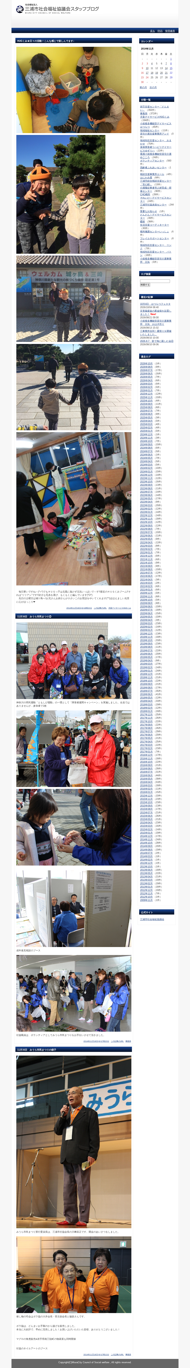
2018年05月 (146, 697)
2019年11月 (146, 637)
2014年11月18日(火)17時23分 (96, 1041)
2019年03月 (146, 663)
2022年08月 (146, 529)
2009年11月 (146, 900)
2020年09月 (146, 603)
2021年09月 (146, 566)
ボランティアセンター (152, 160)
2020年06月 (146, 613)
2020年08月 (146, 606)
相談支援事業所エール (152, 174)
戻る (152, 31)
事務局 (128, 1041)
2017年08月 (146, 728)
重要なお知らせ (148, 211)
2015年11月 (146, 799)
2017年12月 (146, 714)
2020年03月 (146, 623)
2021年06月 (146, 576)
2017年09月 (146, 724)
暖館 (142, 221)
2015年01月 (146, 832)
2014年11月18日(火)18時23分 (79, 608)
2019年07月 (146, 650)
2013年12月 (146, 863)
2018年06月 (146, 694)
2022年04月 (146, 542)
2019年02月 (146, 667)
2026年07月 (146, 370)
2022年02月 (146, 549)
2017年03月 (146, 745)
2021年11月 (146, 559)
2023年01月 (146, 512)
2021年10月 (146, 562)
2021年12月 (146, 555)
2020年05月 (146, 616)
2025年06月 (146, 414)
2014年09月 (146, 846)
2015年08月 (146, 809)
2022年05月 (146, 539)
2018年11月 (146, 677)
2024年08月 (146, 447)
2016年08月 (146, 768)
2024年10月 (146, 441)
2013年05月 (146, 873)
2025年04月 (146, 420)
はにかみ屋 (146, 177)
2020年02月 (146, 626)
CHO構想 (145, 194)
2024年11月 (146, 437)
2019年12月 (146, 633)
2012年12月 (146, 890)
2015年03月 (146, 826)
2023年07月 (146, 491)
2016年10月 (146, 761)
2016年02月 (146, 788)
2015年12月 (146, 795)
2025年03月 (146, 424)
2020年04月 (146, 620)
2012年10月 (146, 896)
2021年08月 (146, 569)
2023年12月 (146, 475)
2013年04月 (146, 876)
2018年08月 (146, 687)
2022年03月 (146, 545)
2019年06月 (146, 653)
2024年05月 (146, 458)
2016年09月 (146, 765)
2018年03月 (146, 704)
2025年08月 (146, 407)
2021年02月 (146, 586)
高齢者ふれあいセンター (153, 167)
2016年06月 (146, 775)
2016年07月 (146, 771)
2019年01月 (146, 670)
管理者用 (170, 31)
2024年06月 (146, 454)
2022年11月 (146, 518)
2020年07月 (146, 609)
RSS (160, 31)
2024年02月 (146, 468)
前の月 (143, 87)
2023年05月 (146, 498)
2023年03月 (146, 505)
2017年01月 (146, 751)
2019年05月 (146, 657)
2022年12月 (146, 515)
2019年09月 (146, 643)
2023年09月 (146, 485)
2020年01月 (146, 630)
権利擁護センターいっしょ (154, 231)
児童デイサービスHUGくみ (119, 608)
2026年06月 (146, 373)
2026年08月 (146, 366)
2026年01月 (146, 390)
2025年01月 (146, 431)
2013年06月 (146, 870)
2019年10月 (146, 640)
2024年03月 (146, 464)
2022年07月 (146, 532)
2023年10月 (146, 481)
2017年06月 (146, 734)
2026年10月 (146, 363)
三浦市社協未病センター (153, 204)
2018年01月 (146, 711)
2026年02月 (146, 387)
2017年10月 (146, 721)
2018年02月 (146, 707)
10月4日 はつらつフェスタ (155, 304)
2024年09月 (146, 444)
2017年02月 (146, 748)
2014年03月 (146, 856)
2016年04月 (146, 782)
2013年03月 (146, 880)
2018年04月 (146, 701)
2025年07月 (146, 410)
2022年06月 (146, 535)
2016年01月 (146, 792)
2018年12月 (146, 674)
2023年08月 (146, 488)
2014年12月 (146, 836)
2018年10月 (146, 680)
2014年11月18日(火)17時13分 (96, 1355)
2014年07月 (146, 853)
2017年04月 (146, 741)
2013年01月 (146, 886)
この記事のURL (100, 608)
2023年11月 (146, 478)
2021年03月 (146, 583)
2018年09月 (146, 684)
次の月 (153, 87)
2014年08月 (146, 849)
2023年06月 (146, 495)
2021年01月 (146, 589)
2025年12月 (146, 393)
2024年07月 (146, 451)
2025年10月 (146, 400)
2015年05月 (146, 819)
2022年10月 (146, 522)
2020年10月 (146, 599)
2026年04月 (146, 380)
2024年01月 (146, 471)
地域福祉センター (149, 130)
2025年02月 (146, 427)
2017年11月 (146, 717)
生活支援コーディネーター (154, 224)
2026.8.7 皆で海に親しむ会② (156, 341)
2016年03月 (146, 785)
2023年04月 (146, 501)
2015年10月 (146, 802)
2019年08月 (146, 647)
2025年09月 (146, 404)
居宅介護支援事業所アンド (154, 133)
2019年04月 (146, 660)
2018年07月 (146, 691)
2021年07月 (146, 572)
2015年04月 (146, 822)
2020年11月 (146, 596)
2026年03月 (146, 383)
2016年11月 (146, 758)
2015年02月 (146, 829)
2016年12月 (146, 755)
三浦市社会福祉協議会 (152, 919)
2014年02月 (146, 859)
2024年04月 (146, 461)
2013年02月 (146, 883)
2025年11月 (146, 397)
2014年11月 (146, 839)
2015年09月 (146, 805)
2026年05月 (146, 377)
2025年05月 (146, 417)
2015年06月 (146, 815)
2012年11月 (146, 893)
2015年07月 (146, 812)
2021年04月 (146, 579)
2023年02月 (146, 508)
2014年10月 (146, 842)
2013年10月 (146, 866)
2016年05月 (146, 778)
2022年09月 (146, 525)
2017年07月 (146, 731)
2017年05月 (146, 738)
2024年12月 (146, 434)
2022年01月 (146, 552)
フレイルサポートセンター (154, 238)
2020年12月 (146, 593)
